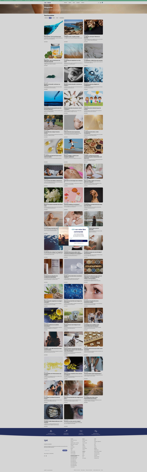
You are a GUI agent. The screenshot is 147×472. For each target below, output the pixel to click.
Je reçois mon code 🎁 (79, 240)
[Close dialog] (88, 227)
